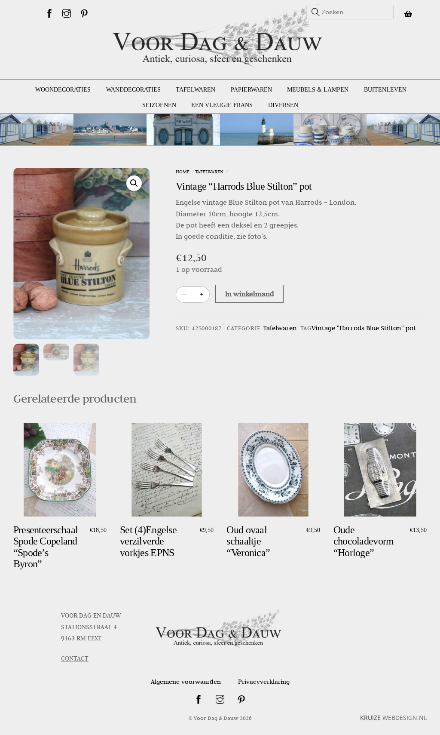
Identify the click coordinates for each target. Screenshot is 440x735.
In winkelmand (249, 293)
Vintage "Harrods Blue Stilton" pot (364, 328)
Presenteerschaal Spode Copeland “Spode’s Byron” (45, 546)
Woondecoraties (63, 89)
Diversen (283, 105)
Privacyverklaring (264, 682)
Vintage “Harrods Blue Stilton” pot (244, 186)
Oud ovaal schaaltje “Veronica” (248, 541)
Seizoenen (159, 105)
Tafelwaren (195, 89)
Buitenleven (385, 89)
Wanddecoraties (133, 89)
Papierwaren (251, 89)
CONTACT (75, 658)
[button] (134, 183)
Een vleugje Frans (222, 105)
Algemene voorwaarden (186, 682)
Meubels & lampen (317, 89)
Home (182, 172)
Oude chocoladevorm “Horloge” (363, 541)
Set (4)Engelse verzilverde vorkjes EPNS (148, 541)
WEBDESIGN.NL (393, 717)
